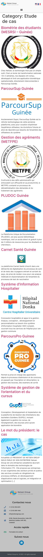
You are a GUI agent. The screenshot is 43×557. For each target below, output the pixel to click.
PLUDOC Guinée (15, 195)
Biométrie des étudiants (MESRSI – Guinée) (21, 30)
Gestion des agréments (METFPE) (20, 139)
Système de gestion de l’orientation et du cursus (20, 391)
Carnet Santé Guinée (18, 249)
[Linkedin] (21, 542)
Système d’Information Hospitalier (20, 286)
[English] (36, 4)
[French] (39, 4)
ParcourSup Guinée (17, 88)
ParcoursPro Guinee (17, 336)
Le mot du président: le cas (20, 432)
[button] (21, 9)
